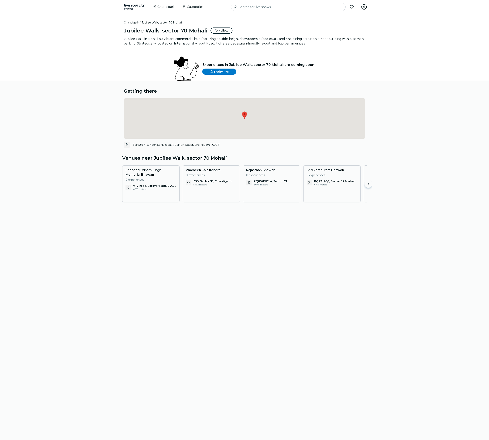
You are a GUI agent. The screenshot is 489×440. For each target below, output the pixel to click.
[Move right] (368, 184)
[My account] (364, 7)
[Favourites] (351, 7)
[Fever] (134, 7)
